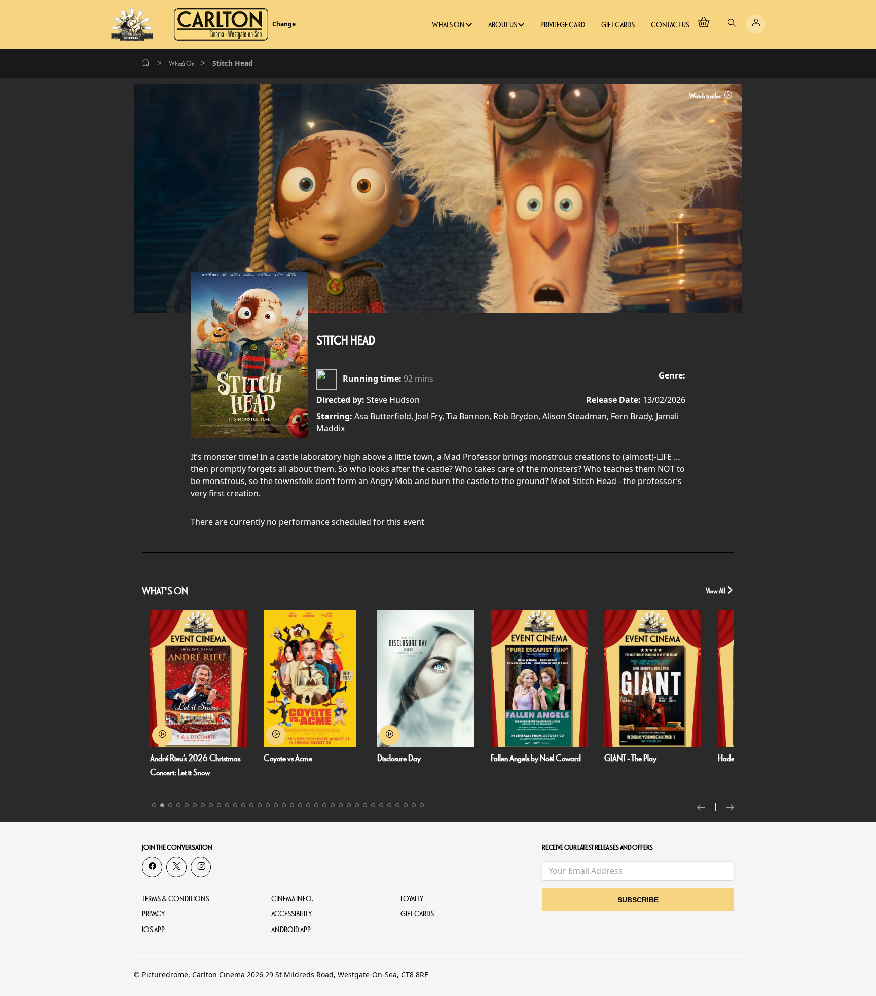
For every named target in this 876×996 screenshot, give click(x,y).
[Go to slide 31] (397, 805)
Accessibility (291, 914)
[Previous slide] (706, 807)
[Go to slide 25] (349, 805)
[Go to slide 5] (187, 805)
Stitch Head (345, 341)
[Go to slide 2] (162, 805)
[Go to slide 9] (219, 805)
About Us (503, 25)
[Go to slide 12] (243, 805)
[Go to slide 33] (414, 805)
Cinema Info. (292, 899)
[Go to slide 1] (154, 805)
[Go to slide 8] (211, 805)
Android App (291, 930)
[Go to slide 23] (333, 805)
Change (284, 24)
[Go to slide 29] (381, 805)
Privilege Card (562, 25)
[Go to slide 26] (357, 805)
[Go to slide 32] (406, 805)
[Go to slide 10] (227, 805)
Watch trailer (705, 96)
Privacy (153, 914)
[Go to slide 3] (170, 805)
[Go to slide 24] (341, 805)
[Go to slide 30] (389, 805)
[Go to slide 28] (373, 805)
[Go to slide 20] (308, 805)
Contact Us (670, 25)
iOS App (153, 930)
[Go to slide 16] (276, 805)
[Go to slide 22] (324, 805)
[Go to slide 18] (292, 805)
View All (716, 591)
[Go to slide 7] (203, 805)
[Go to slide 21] (316, 805)
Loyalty (411, 899)
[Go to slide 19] (300, 805)
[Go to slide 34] (422, 805)
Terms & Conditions (175, 899)
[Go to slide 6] (195, 805)
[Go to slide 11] (235, 805)
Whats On (449, 25)
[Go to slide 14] (260, 805)
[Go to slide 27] (365, 805)
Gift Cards (618, 25)
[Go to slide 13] (251, 805)
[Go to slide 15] (268, 805)
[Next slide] (730, 807)
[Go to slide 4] (178, 805)
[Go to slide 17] (284, 805)
